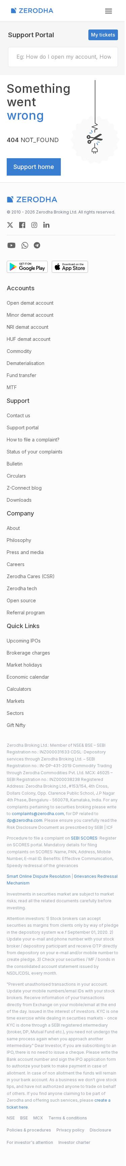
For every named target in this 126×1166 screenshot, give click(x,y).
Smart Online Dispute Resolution (39, 876)
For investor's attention (30, 1142)
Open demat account (30, 303)
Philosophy (19, 540)
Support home (33, 166)
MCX (38, 1117)
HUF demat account (28, 339)
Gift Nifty (16, 725)
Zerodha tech (22, 588)
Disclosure (100, 1129)
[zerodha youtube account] (11, 245)
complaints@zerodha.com (38, 813)
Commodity (19, 351)
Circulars (16, 476)
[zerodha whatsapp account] (25, 245)
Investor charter (74, 1142)
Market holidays (24, 665)
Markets (16, 701)
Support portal (23, 427)
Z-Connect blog (24, 488)
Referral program (26, 612)
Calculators (19, 689)
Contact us (18, 415)
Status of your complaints (34, 451)
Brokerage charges (28, 653)
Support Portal (31, 35)
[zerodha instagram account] (34, 225)
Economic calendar (28, 677)
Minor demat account (30, 315)
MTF (12, 387)
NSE (11, 1117)
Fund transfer (21, 375)
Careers (16, 564)
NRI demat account (27, 327)
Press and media (25, 552)
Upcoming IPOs (24, 640)
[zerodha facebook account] (22, 225)
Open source (21, 600)
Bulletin (15, 464)
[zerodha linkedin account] (46, 225)
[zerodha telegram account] (37, 245)
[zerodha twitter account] (10, 225)
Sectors (15, 713)
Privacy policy (70, 1129)
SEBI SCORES (84, 838)
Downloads (19, 500)
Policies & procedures (29, 1129)
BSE (24, 1117)
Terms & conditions (67, 1117)
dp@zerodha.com (24, 820)
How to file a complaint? (33, 439)
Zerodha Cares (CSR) (31, 576)
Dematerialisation (25, 363)
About (13, 528)
